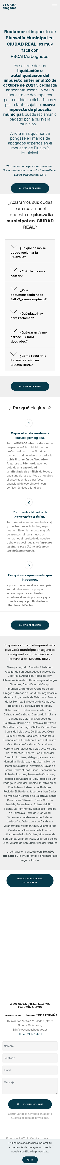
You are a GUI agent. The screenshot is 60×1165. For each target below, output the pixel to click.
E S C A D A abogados (10, 6)
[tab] (30, 251)
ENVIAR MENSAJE (33, 1104)
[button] (30, 251)
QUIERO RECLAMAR (30, 188)
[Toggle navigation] (54, 5)
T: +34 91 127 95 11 (30, 1033)
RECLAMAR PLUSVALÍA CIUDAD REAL (30, 881)
